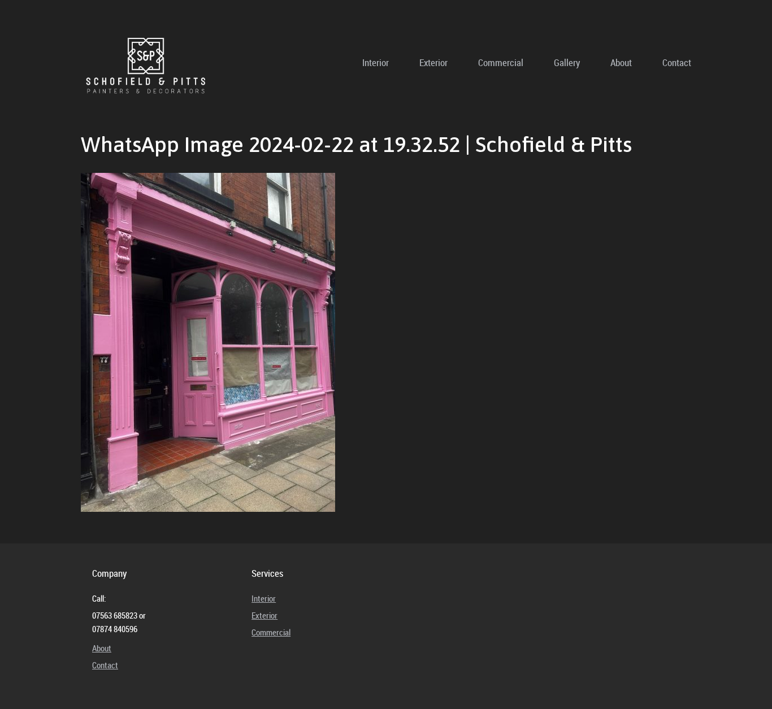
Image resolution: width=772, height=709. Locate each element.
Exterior (433, 62)
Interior (375, 62)
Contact (676, 62)
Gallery (567, 62)
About (621, 62)
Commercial (500, 62)
